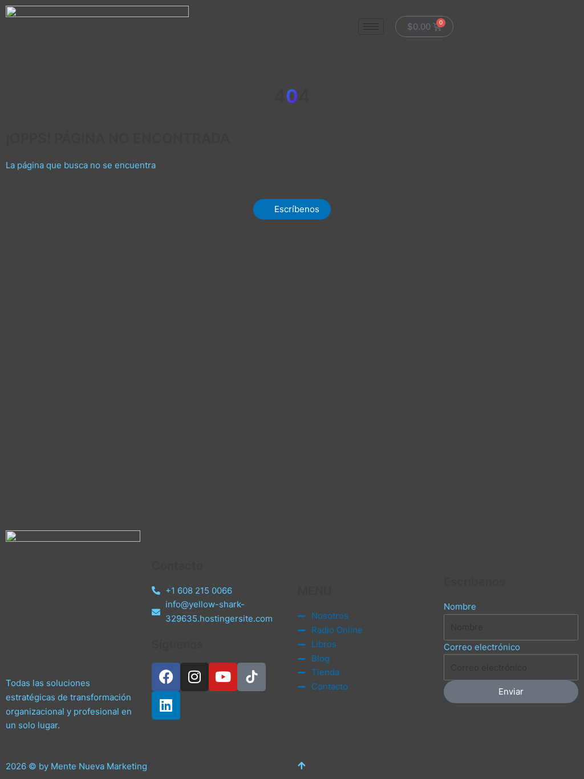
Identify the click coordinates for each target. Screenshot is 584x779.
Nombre (460, 606)
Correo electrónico (482, 647)
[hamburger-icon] (371, 26)
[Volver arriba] (301, 766)
